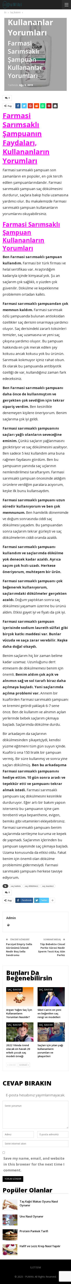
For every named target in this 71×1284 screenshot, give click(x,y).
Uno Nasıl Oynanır (31, 1216)
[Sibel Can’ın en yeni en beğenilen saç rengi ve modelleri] (51, 996)
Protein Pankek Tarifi (34, 1231)
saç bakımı (16, 886)
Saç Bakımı (14, 989)
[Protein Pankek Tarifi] (10, 1234)
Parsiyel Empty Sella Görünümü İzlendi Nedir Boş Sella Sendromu (19, 949)
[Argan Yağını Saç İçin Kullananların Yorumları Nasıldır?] (19, 996)
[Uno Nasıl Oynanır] (10, 1220)
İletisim (35, 1267)
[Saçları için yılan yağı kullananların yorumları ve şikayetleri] (51, 1032)
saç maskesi (48, 886)
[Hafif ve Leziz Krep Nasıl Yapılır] (10, 1249)
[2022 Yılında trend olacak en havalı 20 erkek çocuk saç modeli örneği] (19, 1032)
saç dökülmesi (31, 886)
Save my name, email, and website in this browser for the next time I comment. (33, 1164)
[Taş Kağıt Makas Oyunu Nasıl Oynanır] (10, 1205)
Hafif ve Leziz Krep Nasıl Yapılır (40, 1246)
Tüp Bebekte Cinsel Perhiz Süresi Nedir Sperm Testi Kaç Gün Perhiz (51, 949)
